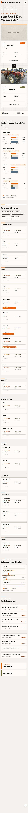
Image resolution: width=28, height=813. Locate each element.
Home (2, 7)
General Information (7, 211)
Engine (17, 211)
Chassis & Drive (6, 219)
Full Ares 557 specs (14, 60)
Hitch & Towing (15, 216)
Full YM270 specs (14, 104)
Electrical (16, 219)
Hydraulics (5, 216)
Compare (12, 7)
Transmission (6, 213)
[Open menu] (25, 2)
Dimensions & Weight (17, 213)
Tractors (7, 7)
